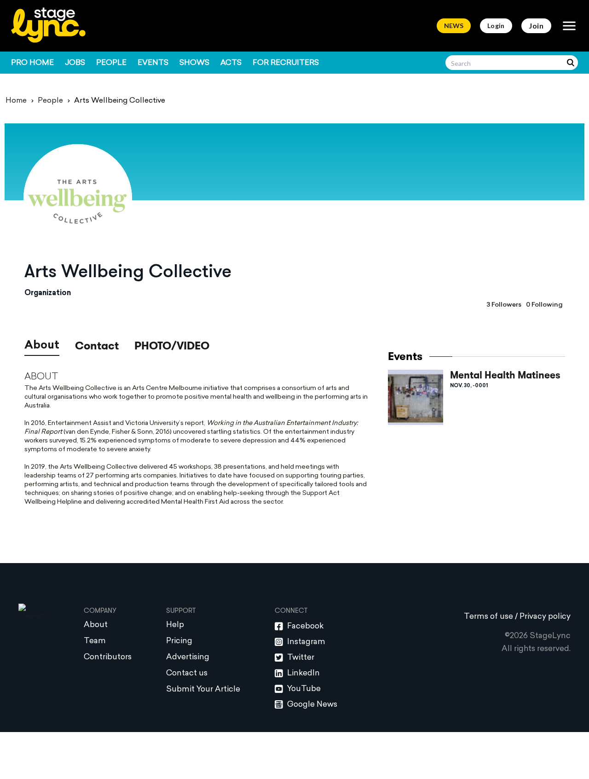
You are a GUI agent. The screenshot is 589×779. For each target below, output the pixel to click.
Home (16, 101)
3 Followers (503, 305)
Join (536, 25)
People (111, 63)
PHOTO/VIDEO (171, 345)
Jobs (75, 63)
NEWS (453, 25)
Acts (231, 63)
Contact (97, 347)
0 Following (544, 305)
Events (153, 63)
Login (496, 25)
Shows (194, 63)
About (41, 345)
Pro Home (32, 63)
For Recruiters (286, 63)
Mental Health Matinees (505, 375)
